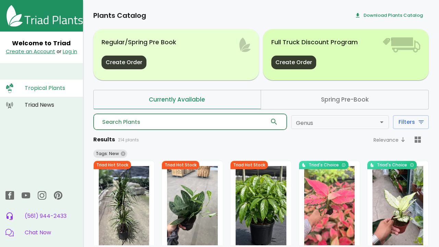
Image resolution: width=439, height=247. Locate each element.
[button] (41, 232)
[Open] (382, 122)
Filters (407, 122)
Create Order (124, 62)
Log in (70, 51)
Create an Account (30, 51)
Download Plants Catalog (393, 15)
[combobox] (334, 122)
